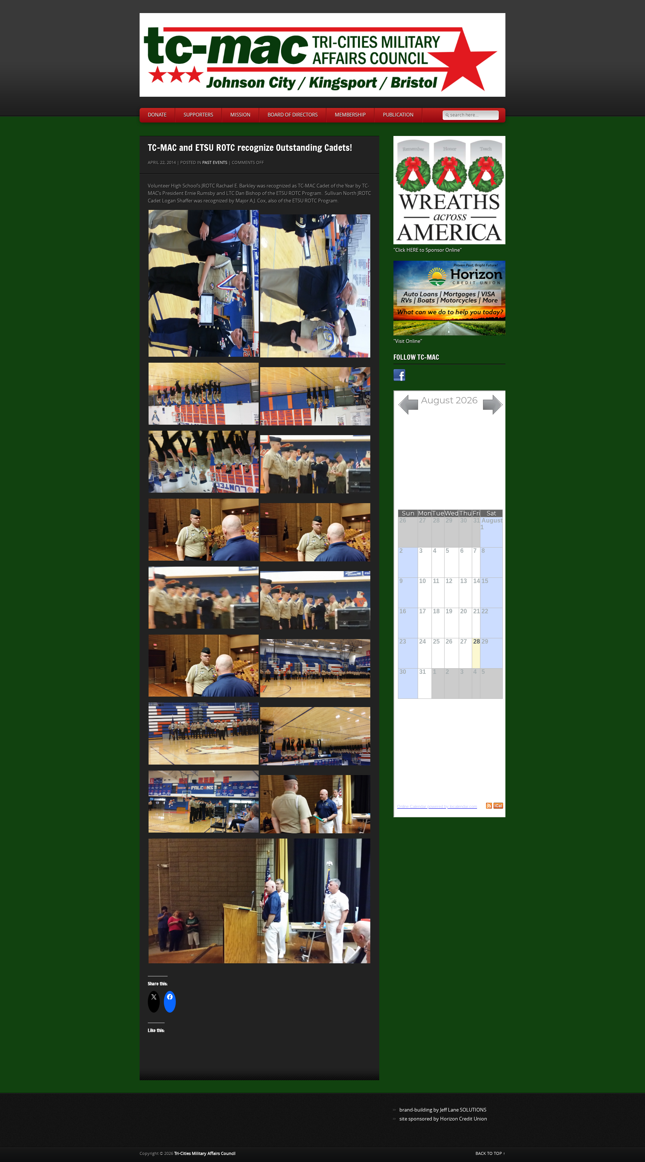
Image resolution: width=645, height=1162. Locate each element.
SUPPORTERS (198, 115)
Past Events (214, 162)
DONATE (157, 115)
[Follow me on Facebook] (399, 376)
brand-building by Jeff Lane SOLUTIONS (442, 1110)
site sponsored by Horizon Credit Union (443, 1119)
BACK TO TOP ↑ (490, 1153)
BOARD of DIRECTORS (293, 115)
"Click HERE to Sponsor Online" (427, 250)
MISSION (240, 115)
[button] (203, 283)
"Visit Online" (407, 341)
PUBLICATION (398, 115)
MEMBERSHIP (350, 115)
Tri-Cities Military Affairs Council (205, 1153)
